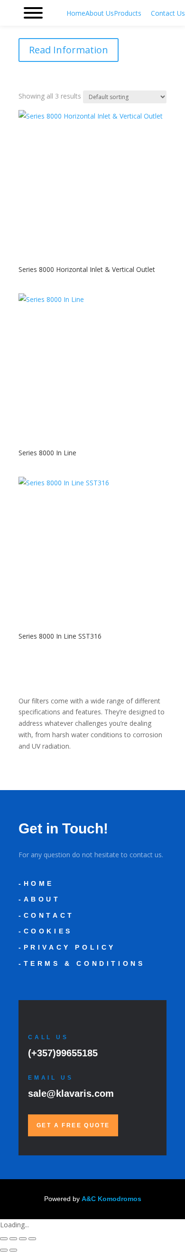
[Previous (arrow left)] (4, 1250)
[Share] (23, 1238)
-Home (36, 883)
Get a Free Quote (73, 1125)
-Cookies (45, 931)
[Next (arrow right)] (13, 1250)
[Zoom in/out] (4, 1238)
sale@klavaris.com (71, 1093)
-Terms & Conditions (81, 963)
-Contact (46, 915)
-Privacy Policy (67, 947)
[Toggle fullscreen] (13, 1238)
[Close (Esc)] (32, 1238)
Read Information (68, 49)
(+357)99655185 (63, 1053)
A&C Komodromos (111, 1199)
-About (39, 899)
